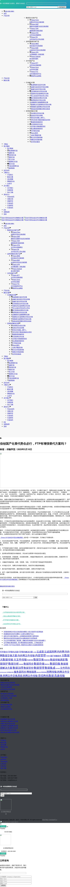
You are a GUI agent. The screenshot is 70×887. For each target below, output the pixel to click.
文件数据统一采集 (6, 698)
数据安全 (47, 664)
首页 (5, 13)
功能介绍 (10, 199)
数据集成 (50, 667)
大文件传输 (20, 659)
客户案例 (6, 146)
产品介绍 (6, 15)
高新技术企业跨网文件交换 (39, 93)
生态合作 (6, 170)
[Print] (0, 438)
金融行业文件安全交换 (38, 89)
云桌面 (40, 651)
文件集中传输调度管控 (38, 126)
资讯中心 (6, 194)
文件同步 (65, 667)
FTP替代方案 (12, 651)
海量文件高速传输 (36, 139)
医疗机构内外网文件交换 (39, 98)
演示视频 (10, 179)
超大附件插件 (4, 700)
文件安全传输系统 (6, 704)
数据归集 (55, 663)
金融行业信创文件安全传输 (39, 87)
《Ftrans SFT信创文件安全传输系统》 (12, 537)
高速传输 (59, 675)
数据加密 (21, 664)
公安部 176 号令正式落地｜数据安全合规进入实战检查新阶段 (23, 645)
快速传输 (30, 660)
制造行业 (12, 157)
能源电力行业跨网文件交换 (9, 728)
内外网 (60, 651)
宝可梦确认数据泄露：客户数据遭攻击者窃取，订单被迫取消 (23, 643)
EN (5, 210)
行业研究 (10, 205)
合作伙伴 (3, 759)
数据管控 (28, 667)
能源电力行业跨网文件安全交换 (41, 104)
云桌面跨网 (50, 651)
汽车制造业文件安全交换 (39, 91)
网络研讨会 (11, 181)
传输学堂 (10, 201)
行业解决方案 (11, 295)
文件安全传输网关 (6, 687)
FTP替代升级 (35, 131)
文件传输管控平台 (6, 709)
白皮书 (9, 183)
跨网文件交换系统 (13, 675)
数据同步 (28, 663)
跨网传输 (52, 671)
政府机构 (12, 168)
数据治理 (18, 667)
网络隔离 (31, 671)
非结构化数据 (46, 675)
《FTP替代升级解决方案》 (11, 620)
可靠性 (48, 656)
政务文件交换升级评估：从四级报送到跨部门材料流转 (21, 636)
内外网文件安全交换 (37, 113)
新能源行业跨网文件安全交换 (40, 107)
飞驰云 (6, 144)
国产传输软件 (55, 655)
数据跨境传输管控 (37, 122)
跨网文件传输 (30, 675)
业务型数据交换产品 (13, 254)
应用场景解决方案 (13, 323)
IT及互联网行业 (14, 166)
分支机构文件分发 (37, 124)
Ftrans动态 (10, 196)
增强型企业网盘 (36, 76)
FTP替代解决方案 (26, 651)
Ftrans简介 (3, 757)
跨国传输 (43, 672)
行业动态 (10, 203)
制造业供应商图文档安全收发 (40, 109)
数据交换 (38, 659)
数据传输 (47, 660)
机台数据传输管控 (37, 128)
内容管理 (40, 655)
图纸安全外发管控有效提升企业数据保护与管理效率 (20, 638)
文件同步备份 (35, 142)
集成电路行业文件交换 (38, 85)
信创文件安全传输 (37, 115)
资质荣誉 (10, 190)
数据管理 (39, 667)
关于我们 (6, 185)
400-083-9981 (9, 11)
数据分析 (13, 663)
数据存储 (39, 663)
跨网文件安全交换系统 (7, 682)
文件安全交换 (3, 672)
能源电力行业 (13, 161)
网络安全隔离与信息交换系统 (9, 685)
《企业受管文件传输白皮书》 (11, 624)
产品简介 (10, 175)
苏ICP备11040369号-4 (49, 820)
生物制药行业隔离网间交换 (39, 102)
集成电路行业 (13, 150)
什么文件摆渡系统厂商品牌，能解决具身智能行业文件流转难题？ (25, 640)
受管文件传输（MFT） (38, 117)
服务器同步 (20, 671)
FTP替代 (3, 651)
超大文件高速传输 (36, 137)
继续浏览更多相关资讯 (7, 586)
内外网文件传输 (26, 655)
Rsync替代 (34, 133)
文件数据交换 (9, 672)
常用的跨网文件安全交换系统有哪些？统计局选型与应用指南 (23, 632)
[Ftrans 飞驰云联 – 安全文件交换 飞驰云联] (23, 219)
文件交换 (58, 668)
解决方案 (6, 80)
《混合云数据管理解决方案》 (11, 616)
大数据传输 (6, 659)
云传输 (34, 652)
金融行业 (11, 153)
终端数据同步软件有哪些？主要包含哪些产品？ (19, 634)
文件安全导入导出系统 (7, 689)
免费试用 (6, 212)
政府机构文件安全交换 (38, 100)
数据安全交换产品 (13, 230)
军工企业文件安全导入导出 (39, 96)
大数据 (66, 655)
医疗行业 (12, 164)
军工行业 (12, 159)
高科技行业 (12, 155)
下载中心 (6, 172)
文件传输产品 (11, 273)
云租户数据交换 (36, 135)
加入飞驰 (10, 192)
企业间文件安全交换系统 (8, 696)
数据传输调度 (57, 659)
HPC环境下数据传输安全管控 (40, 120)
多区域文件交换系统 (7, 693)
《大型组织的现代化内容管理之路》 (14, 612)
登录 (5, 214)
